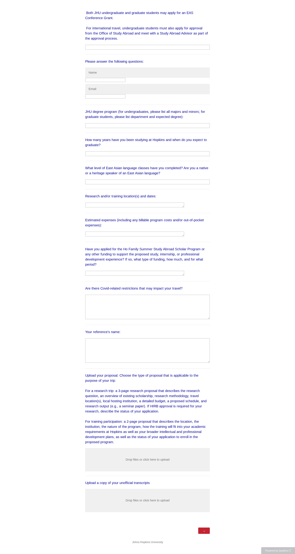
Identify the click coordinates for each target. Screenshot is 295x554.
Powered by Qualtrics (276, 550)
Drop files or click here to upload (148, 459)
